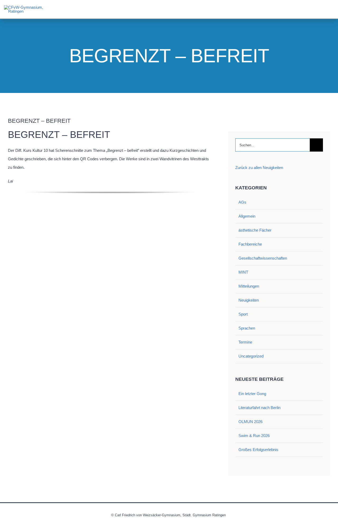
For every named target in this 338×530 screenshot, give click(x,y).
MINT (243, 272)
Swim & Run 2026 (254, 435)
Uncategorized (251, 356)
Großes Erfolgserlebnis (258, 449)
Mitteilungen (248, 286)
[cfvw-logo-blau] (24, 7)
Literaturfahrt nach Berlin (259, 407)
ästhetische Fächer (254, 230)
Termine (245, 342)
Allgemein (246, 216)
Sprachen (246, 328)
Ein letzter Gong (252, 393)
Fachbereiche (250, 244)
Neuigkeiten (248, 300)
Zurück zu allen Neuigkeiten (259, 167)
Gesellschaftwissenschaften (262, 258)
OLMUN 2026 (250, 421)
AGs (242, 202)
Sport (243, 314)
